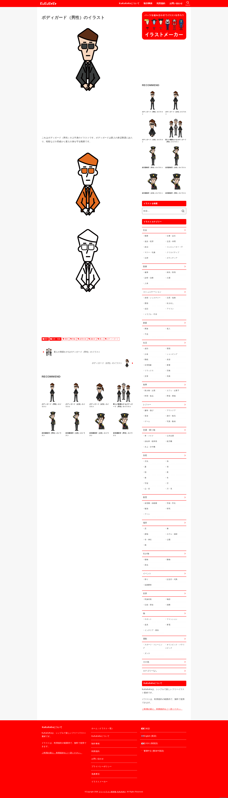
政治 (146, 247)
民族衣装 (148, 599)
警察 (66, 339)
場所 (145, 523)
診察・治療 (149, 278)
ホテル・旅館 (172, 534)
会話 (146, 309)
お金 (146, 354)
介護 (168, 278)
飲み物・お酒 (150, 390)
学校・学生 (171, 503)
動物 (168, 559)
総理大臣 (83, 339)
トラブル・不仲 (151, 314)
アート (147, 514)
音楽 (146, 416)
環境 (168, 349)
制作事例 (148, 3)
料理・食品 (149, 396)
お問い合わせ (176, 3)
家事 (168, 365)
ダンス (147, 653)
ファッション (172, 619)
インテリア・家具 (152, 630)
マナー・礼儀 (150, 252)
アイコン (170, 309)
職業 (46, 339)
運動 (145, 639)
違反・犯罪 (149, 241)
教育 (145, 497)
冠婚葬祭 (148, 585)
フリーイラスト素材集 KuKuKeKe (112, 792)
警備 (73, 339)
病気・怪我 (171, 272)
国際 (168, 605)
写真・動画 (171, 421)
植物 (146, 559)
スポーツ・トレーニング (152, 646)
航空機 (169, 441)
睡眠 (146, 359)
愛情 (146, 303)
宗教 (168, 371)
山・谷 (147, 489)
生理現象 (148, 365)
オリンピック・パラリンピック (174, 646)
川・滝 (169, 489)
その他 (146, 662)
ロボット (148, 619)
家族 (146, 329)
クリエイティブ (173, 252)
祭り (146, 579)
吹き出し (170, 303)
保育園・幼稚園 (151, 503)
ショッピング (172, 354)
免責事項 (95, 774)
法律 (146, 258)
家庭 (145, 323)
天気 (146, 461)
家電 (168, 625)
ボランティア (172, 258)
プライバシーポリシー (101, 766)
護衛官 (92, 339)
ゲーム (147, 421)
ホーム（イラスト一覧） (102, 728)
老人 (168, 329)
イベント (147, 574)
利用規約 (161, 3)
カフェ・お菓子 (173, 390)
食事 (145, 385)
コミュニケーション (152, 292)
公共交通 (170, 436)
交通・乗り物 (149, 430)
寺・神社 (148, 540)
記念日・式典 (172, 579)
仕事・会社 (171, 236)
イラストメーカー (99, 782)
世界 (145, 593)
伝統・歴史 (149, 605)
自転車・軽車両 (151, 441)
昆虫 (146, 565)
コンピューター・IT (175, 247)
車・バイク (149, 436)
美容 (168, 359)
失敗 (168, 376)
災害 (146, 376)
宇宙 (146, 483)
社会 (145, 230)
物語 (168, 599)
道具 (146, 625)
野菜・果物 (171, 396)
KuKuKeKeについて (129, 3)
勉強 (146, 509)
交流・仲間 (171, 241)
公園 (168, 540)
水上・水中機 (150, 447)
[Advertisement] (88, 117)
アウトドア (171, 410)
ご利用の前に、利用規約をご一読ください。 (162, 709)
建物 (146, 534)
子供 (146, 334)
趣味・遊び (149, 410)
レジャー (147, 404)
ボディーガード (112, 339)
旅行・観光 (171, 416)
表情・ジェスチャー (152, 298)
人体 (146, 283)
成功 (146, 349)
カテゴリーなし (150, 671)
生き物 (146, 554)
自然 (145, 455)
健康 (146, 272)
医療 (145, 266)
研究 (168, 509)
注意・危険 (56, 339)
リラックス (149, 371)
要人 (101, 339)
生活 (145, 343)
